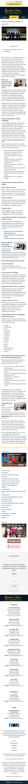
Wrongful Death (6, 515)
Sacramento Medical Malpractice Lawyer (12, 497)
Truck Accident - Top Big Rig (9, 513)
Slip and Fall (5, 507)
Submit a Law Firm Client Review (14, 590)
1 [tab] (12, 582)
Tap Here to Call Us (14, 4)
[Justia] (17, 725)
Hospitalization (6, 495)
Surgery (4, 511)
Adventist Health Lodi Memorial (13, 231)
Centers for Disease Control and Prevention (6, 250)
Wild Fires (4, 517)
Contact (14, 17)
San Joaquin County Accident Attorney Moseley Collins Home (14, 11)
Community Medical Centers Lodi (14, 238)
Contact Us (14, 750)
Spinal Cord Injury (6, 509)
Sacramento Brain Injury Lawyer (10, 479)
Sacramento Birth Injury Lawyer (10, 474)
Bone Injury (5, 477)
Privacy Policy (14, 743)
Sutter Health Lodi (9, 233)
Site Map (14, 747)
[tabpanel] (14, 567)
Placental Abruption (7, 501)
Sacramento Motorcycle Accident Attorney (13, 503)
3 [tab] (16, 582)
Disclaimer (14, 745)
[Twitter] (14, 725)
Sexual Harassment (7, 505)
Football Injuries (6, 489)
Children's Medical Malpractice (10, 485)
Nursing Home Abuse (7, 499)
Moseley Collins (18, 776)
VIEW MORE (14, 586)
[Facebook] (10, 725)
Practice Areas (6, 470)
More (23, 17)
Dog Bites (4, 487)
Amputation (5, 472)
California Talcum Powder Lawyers (11, 481)
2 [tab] (14, 582)
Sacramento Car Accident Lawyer (10, 483)
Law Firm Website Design (14, 782)
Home (4, 17)
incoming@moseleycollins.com (15, 625)
